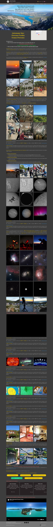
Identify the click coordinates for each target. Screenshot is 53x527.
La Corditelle (45, 57)
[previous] (7, 362)
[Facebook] (24, 522)
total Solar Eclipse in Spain (33, 46)
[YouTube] (28, 522)
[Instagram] (26, 522)
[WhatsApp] (40, 525)
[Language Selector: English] (44, 1)
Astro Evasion (13, 1)
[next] (45, 362)
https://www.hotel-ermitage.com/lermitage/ (30, 442)
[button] (42, 1)
